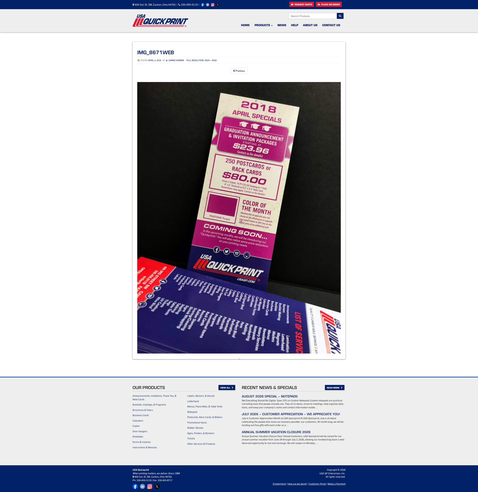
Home (245, 25)
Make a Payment (336, 483)
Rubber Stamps (195, 427)
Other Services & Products (201, 443)
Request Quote (303, 4)
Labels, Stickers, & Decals (201, 395)
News (281, 25)
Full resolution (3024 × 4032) (201, 60)
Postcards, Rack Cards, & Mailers (204, 417)
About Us (310, 25)
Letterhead (193, 401)
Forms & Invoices (142, 441)
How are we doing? (297, 483)
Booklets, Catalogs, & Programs (149, 404)
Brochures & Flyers (143, 409)
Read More (333, 387)
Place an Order (330, 4)
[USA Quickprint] (161, 20)
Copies (136, 425)
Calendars (138, 420)
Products (262, 25)
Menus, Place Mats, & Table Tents (204, 406)
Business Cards (141, 415)
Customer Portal (317, 483)
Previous (240, 70)
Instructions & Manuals (145, 447)
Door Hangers (140, 431)
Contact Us (331, 25)
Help (294, 25)
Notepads (192, 411)
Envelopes (138, 436)
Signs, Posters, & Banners (200, 433)
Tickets (191, 438)
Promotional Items (197, 422)
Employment (279, 483)
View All (225, 387)
